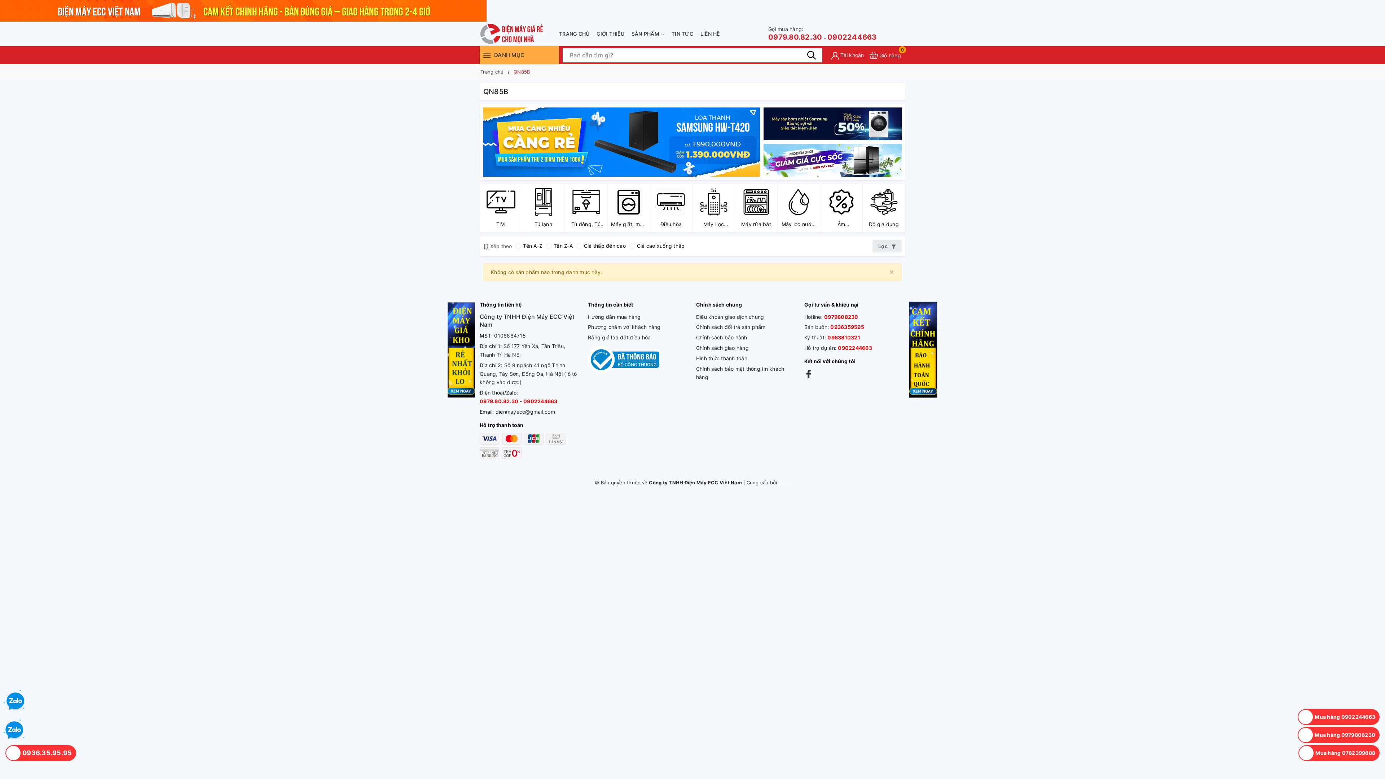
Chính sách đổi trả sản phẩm (731, 327)
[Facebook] (808, 373)
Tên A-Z (532, 246)
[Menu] (487, 55)
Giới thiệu (610, 34)
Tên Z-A (563, 246)
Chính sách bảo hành (721, 337)
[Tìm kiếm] (811, 55)
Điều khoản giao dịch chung (730, 317)
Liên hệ (710, 34)
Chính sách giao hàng (722, 348)
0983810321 (843, 337)
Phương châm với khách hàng (624, 327)
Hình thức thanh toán (721, 358)
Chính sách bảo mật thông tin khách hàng (740, 373)
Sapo (784, 482)
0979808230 (841, 317)
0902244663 (852, 37)
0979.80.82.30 (795, 33)
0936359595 (847, 327)
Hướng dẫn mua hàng (614, 317)
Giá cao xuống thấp (661, 246)
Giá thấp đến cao (605, 246)
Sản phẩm (646, 34)
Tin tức (682, 34)
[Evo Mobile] (833, 123)
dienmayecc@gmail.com (525, 412)
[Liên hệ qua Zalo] (14, 730)
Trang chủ (574, 34)
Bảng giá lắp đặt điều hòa (619, 337)
